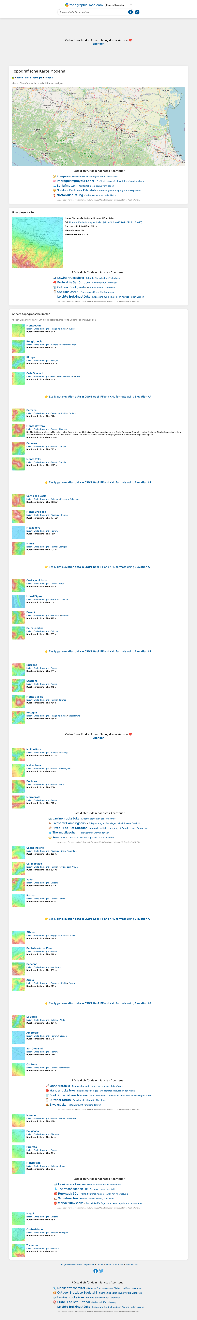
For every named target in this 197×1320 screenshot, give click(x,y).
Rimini (53, 376)
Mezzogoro (33, 527)
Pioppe (30, 357)
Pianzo (72, 983)
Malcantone (33, 765)
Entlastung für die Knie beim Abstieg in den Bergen (118, 297)
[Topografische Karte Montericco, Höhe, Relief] (18, 1167)
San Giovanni (34, 1048)
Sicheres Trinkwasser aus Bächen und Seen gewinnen (114, 1288)
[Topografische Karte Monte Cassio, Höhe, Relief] (18, 701)
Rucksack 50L (68, 1193)
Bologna (54, 360)
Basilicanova (65, 1067)
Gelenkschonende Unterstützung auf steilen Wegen (98, 1086)
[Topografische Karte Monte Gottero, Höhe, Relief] (18, 431)
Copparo (63, 1036)
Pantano (72, 413)
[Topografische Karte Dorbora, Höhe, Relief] (18, 786)
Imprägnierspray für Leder (75, 181)
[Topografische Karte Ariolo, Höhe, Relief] (18, 984)
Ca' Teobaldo (34, 863)
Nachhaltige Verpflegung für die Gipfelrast (120, 190)
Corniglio (63, 547)
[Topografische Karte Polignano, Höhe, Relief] (18, 1135)
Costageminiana (36, 580)
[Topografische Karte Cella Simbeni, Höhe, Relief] (18, 378)
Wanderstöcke (60, 1086)
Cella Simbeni (34, 373)
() (105, 222)
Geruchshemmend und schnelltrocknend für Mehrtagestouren (120, 1095)
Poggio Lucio (34, 341)
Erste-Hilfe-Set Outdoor (69, 828)
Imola (62, 1166)
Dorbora (31, 781)
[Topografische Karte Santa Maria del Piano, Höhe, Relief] (18, 953)
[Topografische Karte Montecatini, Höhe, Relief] (18, 330)
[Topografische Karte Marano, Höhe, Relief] (18, 1120)
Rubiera (72, 329)
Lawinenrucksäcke (70, 278)
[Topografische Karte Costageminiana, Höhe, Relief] (18, 585)
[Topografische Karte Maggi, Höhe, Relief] (18, 1218)
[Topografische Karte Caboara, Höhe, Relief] (18, 448)
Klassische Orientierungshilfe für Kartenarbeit (95, 176)
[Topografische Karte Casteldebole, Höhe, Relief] (18, 1234)
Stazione (31, 680)
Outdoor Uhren (67, 292)
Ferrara (54, 531)
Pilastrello (71, 1118)
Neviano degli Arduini (68, 867)
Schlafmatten (67, 185)
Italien (29, 329)
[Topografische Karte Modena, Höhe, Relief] (37, 242)
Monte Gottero (35, 426)
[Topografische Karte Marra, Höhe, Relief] (18, 548)
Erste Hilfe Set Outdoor (73, 282)
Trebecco (32, 1245)
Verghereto (56, 967)
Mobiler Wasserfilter (71, 1288)
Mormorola (33, 797)
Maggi (30, 1213)
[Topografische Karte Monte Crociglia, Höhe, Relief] (18, 516)
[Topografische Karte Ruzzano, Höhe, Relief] (18, 669)
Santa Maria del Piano (39, 948)
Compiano (63, 446)
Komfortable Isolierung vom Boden (96, 186)
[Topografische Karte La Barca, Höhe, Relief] (18, 1021)
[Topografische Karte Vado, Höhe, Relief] (18, 884)
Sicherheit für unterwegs (105, 282)
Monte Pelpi (33, 459)
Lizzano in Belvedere (69, 499)
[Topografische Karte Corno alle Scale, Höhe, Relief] (18, 500)
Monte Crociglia (36, 511)
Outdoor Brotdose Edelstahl (76, 190)
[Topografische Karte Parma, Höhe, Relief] (18, 900)
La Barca (31, 1016)
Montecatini (33, 325)
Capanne (31, 964)
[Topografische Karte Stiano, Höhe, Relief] (18, 937)
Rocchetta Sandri (68, 345)
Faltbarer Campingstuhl (69, 823)
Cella (77, 376)
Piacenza (55, 515)
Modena (54, 345)
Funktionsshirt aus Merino (68, 1095)
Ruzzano (31, 665)
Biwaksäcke (58, 1104)
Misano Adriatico (65, 376)
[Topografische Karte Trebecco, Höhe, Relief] (18, 1250)
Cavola (72, 935)
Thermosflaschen (64, 832)
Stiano (30, 932)
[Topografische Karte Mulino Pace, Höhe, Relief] (18, 754)
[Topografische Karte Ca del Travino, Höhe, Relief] (18, 852)
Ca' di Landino (35, 628)
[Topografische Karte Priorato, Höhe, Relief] (18, 1151)
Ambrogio (32, 1032)
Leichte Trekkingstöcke (73, 296)
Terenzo (62, 700)
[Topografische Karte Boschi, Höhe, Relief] (18, 617)
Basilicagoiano (65, 768)
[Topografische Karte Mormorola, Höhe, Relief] (18, 801)
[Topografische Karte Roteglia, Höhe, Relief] (18, 717)
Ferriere (65, 515)
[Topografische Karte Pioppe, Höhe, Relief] (18, 362)
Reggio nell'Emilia (59, 329)
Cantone (31, 1064)
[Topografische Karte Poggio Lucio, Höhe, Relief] (18, 346)
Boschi (30, 612)
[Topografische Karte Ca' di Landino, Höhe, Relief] (18, 632)
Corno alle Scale (36, 495)
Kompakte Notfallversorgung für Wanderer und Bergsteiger (119, 828)
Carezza (31, 410)
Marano (31, 1115)
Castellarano (74, 716)
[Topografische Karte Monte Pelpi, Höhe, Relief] (18, 463)
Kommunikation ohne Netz (101, 287)
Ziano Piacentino (69, 851)
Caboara (31, 443)
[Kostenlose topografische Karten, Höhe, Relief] (13, 77)
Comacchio (65, 599)
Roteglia (31, 712)
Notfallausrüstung (70, 195)
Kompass (63, 176)
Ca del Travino (35, 847)
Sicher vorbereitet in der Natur (100, 195)
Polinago (64, 752)
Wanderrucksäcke (62, 1090)
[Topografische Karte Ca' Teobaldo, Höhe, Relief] (18, 868)
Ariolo (30, 980)
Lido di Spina (34, 596)
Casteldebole (34, 1229)
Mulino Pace (33, 749)
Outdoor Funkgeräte (71, 287)
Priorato (31, 1147)
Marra (30, 543)
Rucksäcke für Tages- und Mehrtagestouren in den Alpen (106, 1090)
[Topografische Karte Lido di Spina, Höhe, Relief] (18, 601)
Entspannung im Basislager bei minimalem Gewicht (114, 823)
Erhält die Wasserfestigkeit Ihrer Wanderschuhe (120, 181)
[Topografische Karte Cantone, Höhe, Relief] (18, 1069)
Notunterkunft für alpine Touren (85, 1105)
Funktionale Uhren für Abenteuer (97, 292)
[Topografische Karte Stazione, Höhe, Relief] (18, 685)
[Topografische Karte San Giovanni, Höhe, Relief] (18, 1053)
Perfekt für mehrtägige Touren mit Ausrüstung (104, 1194)
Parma (54, 429)
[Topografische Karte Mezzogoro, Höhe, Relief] (18, 532)
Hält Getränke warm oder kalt (94, 832)
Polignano (32, 1131)
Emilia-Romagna (41, 329)
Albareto (63, 429)
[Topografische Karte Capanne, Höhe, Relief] (18, 968)
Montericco (33, 1162)
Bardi (61, 583)
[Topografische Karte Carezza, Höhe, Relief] (18, 415)
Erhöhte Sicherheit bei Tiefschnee (103, 278)
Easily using (100, 396)
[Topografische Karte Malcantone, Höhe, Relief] (18, 770)
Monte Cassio (34, 696)
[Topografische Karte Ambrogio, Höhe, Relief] (18, 1037)
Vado (29, 879)
